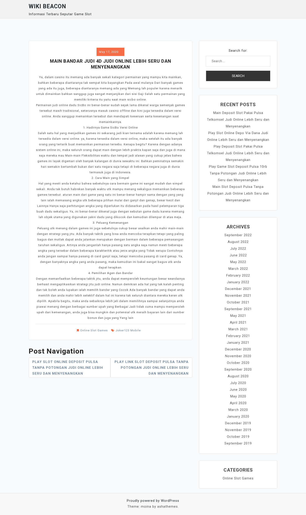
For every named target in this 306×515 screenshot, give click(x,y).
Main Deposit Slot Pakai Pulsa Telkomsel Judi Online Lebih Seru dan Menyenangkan (238, 119)
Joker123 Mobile (128, 330)
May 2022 (238, 262)
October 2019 (238, 437)
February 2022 (238, 275)
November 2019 (238, 430)
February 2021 (238, 336)
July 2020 (238, 383)
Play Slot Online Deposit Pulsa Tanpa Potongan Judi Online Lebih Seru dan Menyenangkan (67, 368)
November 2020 (238, 356)
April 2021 (238, 322)
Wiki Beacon (47, 6)
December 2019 (238, 423)
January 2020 (238, 416)
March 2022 (238, 269)
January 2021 (238, 343)
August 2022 (238, 242)
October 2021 (238, 302)
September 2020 (238, 369)
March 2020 (238, 410)
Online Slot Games (94, 330)
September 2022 (238, 235)
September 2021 (238, 309)
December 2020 (238, 349)
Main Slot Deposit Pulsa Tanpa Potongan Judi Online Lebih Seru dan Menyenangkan (238, 193)
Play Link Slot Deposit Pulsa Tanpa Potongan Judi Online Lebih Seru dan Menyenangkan (151, 368)
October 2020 (238, 363)
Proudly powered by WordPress (153, 501)
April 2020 (238, 403)
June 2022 (238, 255)
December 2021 (238, 289)
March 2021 (238, 329)
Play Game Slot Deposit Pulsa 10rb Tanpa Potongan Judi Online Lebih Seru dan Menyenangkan (238, 173)
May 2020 (238, 396)
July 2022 (238, 249)
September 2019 (238, 443)
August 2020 (238, 376)
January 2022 (238, 282)
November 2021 (238, 296)
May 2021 (238, 316)
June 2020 (238, 390)
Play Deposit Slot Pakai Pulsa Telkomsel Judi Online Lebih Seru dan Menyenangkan (238, 153)
